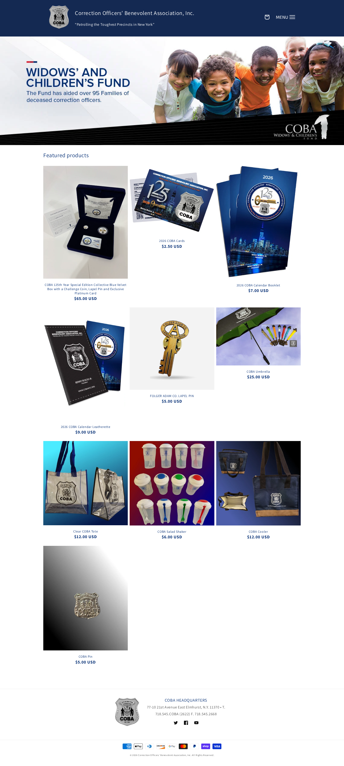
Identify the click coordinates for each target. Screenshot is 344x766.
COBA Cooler (258, 531)
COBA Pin (86, 656)
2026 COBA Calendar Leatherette (85, 427)
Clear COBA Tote (85, 531)
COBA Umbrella (258, 371)
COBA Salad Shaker (171, 531)
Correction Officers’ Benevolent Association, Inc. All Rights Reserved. (176, 755)
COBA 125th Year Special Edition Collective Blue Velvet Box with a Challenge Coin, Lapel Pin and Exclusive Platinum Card (85, 289)
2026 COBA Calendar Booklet (258, 285)
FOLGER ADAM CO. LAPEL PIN (172, 396)
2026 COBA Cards (172, 241)
